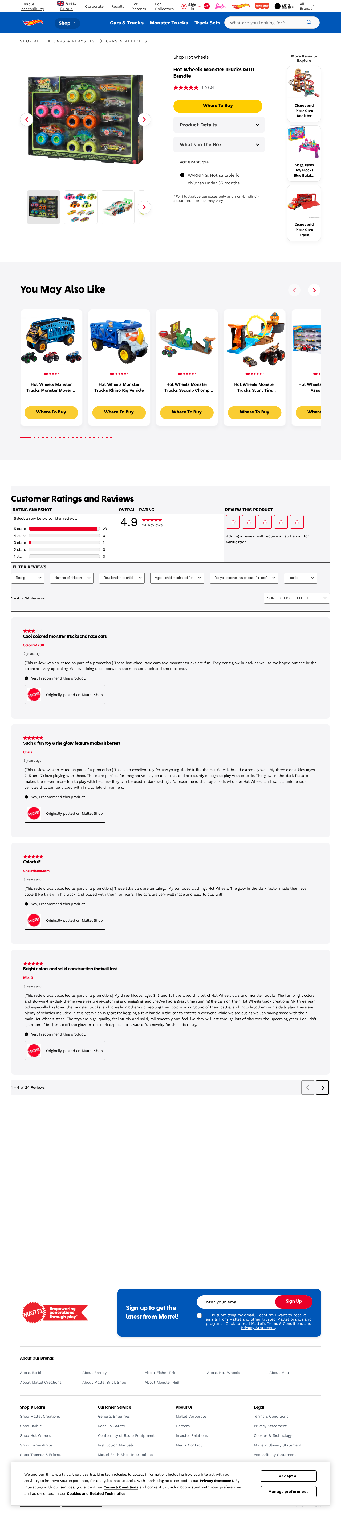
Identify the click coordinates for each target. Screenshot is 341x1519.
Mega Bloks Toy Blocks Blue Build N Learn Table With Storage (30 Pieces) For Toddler (304, 170)
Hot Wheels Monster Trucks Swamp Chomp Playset (186, 388)
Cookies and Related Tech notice (96, 1493)
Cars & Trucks (126, 23)
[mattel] (207, 6)
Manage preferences (288, 1491)
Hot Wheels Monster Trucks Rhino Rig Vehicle (119, 387)
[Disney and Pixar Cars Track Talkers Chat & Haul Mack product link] (304, 201)
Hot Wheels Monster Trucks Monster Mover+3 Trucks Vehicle (51, 388)
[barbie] (221, 6)
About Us (184, 1407)
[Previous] (26, 119)
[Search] (308, 21)
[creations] (285, 6)
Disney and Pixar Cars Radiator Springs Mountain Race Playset (304, 111)
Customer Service (114, 1407)
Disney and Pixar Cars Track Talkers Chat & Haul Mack (304, 230)
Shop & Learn (32, 1407)
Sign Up (294, 1301)
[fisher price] (262, 6)
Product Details (198, 124)
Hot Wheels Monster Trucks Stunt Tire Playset (254, 388)
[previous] (294, 290)
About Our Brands (37, 1358)
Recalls (117, 6)
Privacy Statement (216, 1481)
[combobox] (272, 22)
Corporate (94, 6)
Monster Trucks (169, 23)
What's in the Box (201, 144)
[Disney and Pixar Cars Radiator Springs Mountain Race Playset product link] (304, 82)
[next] (314, 290)
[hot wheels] (241, 6)
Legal (259, 1407)
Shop (65, 23)
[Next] (144, 119)
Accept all (288, 1476)
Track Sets (207, 23)
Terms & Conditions (121, 1487)
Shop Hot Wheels (191, 57)
